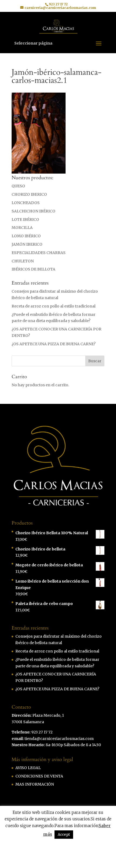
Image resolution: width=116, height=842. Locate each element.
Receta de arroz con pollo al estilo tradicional (53, 306)
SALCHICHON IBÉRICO (33, 211)
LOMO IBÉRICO (26, 236)
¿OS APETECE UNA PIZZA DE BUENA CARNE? (53, 343)
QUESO (18, 186)
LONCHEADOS (26, 202)
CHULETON (23, 261)
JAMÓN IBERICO (27, 244)
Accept (64, 834)
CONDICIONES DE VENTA (39, 776)
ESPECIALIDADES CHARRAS (39, 252)
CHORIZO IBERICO (29, 194)
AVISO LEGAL (28, 767)
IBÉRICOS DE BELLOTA (33, 269)
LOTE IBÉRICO (25, 219)
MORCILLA (22, 227)
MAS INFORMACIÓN (34, 784)
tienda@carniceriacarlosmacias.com (59, 738)
